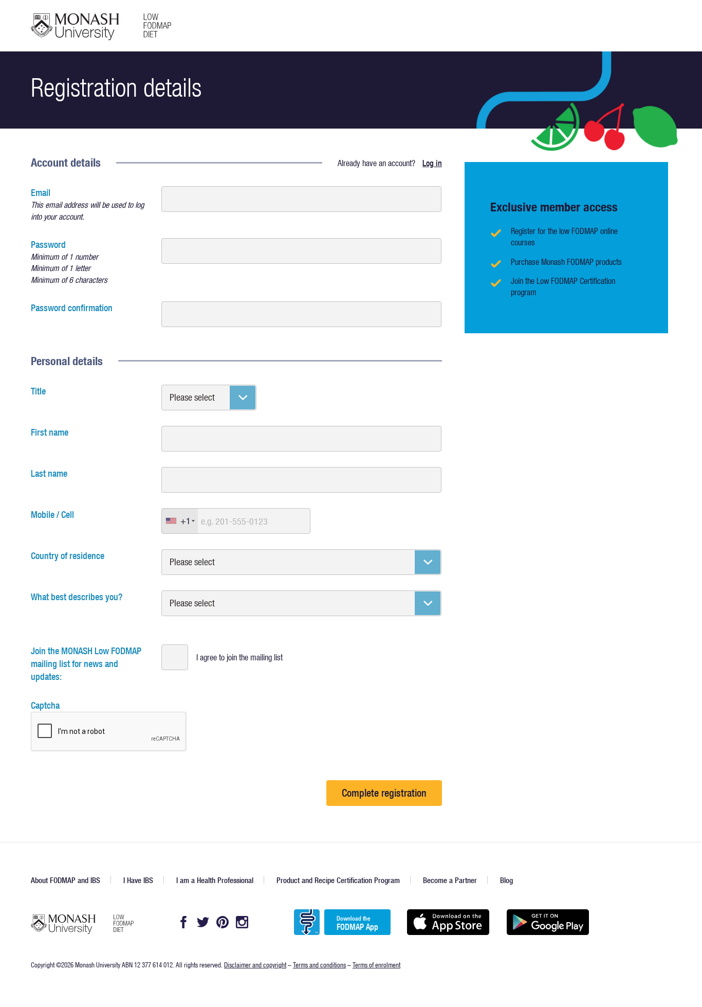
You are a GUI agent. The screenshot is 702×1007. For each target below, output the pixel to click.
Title (38, 391)
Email (87, 204)
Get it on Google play (548, 922)
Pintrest (222, 922)
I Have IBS (138, 880)
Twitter (203, 922)
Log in (432, 163)
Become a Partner (450, 880)
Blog (506, 880)
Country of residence (67, 556)
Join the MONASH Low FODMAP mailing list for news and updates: (86, 663)
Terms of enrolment (376, 964)
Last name (49, 473)
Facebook (183, 922)
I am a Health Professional (214, 880)
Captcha (45, 705)
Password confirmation (72, 308)
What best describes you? (76, 597)
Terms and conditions (319, 964)
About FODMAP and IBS (65, 880)
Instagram (242, 922)
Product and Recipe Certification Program (338, 880)
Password (69, 261)
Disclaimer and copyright (255, 964)
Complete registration (384, 792)
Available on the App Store (448, 922)
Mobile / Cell (52, 514)
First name (49, 432)
